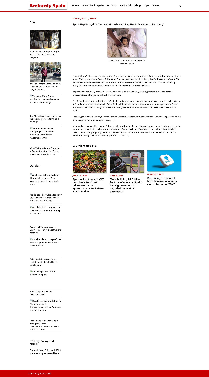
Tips (146, 5)
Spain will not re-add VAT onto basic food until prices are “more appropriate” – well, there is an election (88, 185)
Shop (138, 5)
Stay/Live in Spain (93, 5)
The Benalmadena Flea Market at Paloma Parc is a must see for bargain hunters (45, 86)
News (156, 5)
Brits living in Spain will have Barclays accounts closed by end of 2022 (162, 181)
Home (75, 5)
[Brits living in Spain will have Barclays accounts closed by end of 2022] (164, 160)
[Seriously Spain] (47, 5)
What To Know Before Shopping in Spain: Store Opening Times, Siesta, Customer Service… (45, 151)
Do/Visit (112, 5)
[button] (180, 5)
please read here (50, 353)
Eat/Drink (125, 5)
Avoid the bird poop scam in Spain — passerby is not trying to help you (45, 230)
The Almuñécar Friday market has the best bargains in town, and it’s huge (45, 119)
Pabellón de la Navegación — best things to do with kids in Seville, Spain (43, 262)
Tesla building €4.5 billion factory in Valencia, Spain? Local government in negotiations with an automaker (126, 185)
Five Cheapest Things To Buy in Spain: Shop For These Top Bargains (45, 54)
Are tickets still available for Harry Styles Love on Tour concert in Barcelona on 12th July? (46, 198)
